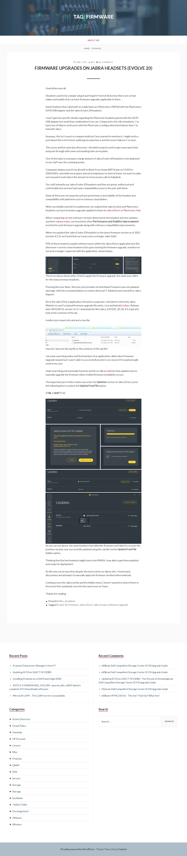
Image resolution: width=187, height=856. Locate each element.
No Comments (106, 62)
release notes (63, 221)
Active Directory (21, 719)
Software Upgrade (118, 604)
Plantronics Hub (132, 210)
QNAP (15, 765)
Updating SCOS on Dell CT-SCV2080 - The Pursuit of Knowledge (136, 678)
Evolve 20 (62, 604)
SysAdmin (70, 601)
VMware (17, 817)
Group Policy (19, 725)
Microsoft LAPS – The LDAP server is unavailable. (39, 695)
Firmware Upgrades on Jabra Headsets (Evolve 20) (93, 68)
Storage (16, 784)
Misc (61, 601)
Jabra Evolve (100, 604)
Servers (16, 778)
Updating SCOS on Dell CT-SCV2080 (32, 672)
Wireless (17, 824)
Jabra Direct (113, 210)
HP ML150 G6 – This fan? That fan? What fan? (135, 695)
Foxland (122, 849)
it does (125, 305)
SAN (14, 771)
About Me (93, 40)
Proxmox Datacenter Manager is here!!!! (34, 665)
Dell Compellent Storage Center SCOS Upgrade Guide (139, 665)
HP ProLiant (18, 738)
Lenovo (16, 745)
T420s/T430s (19, 804)
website (111, 370)
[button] (59, 265)
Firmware (73, 604)
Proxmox (17, 758)
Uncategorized (20, 811)
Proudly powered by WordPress (78, 849)
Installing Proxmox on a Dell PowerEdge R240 (37, 678)
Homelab (17, 732)
